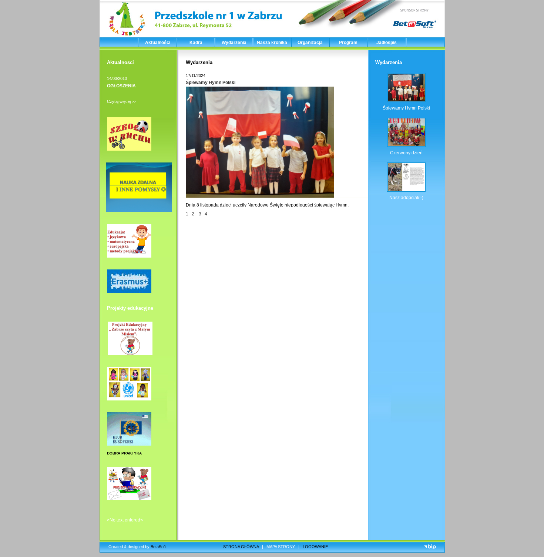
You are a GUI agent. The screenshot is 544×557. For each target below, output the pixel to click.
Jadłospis (386, 42)
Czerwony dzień (406, 152)
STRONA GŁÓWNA (241, 546)
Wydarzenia (234, 42)
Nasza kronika (272, 42)
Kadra (195, 42)
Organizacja (310, 42)
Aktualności (157, 42)
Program (348, 42)
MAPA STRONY (280, 546)
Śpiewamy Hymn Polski (210, 82)
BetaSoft (158, 546)
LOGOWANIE (315, 546)
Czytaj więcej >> (121, 101)
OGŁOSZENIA (121, 85)
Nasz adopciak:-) (406, 197)
